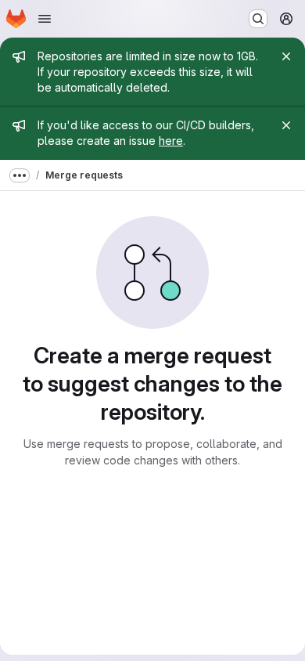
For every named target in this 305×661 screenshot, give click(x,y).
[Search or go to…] (258, 18)
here (171, 140)
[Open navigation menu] (44, 18)
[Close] (286, 56)
